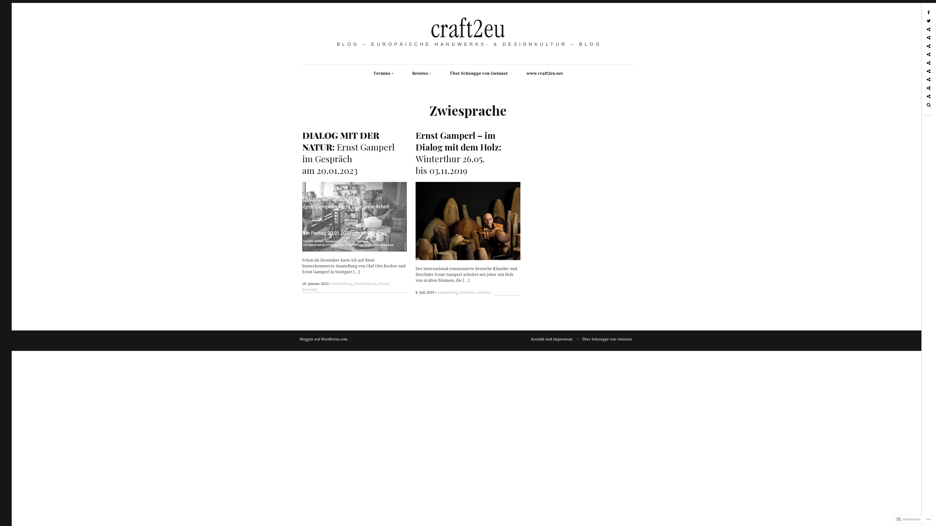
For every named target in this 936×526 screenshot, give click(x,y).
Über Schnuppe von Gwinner (479, 73)
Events (383, 284)
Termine (381, 73)
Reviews (420, 73)
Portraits (309, 289)
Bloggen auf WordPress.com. (324, 339)
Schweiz (484, 292)
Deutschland (365, 284)
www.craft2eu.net (544, 73)
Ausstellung (342, 284)
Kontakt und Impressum (552, 339)
